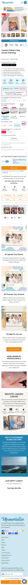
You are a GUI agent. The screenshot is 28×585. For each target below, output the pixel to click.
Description (8, 195)
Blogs (2, 547)
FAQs (2, 540)
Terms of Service (5, 560)
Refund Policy (4, 563)
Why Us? (8, 199)
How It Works (4, 537)
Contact (3, 550)
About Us (3, 545)
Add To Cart (14, 582)
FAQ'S (20, 199)
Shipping (3, 62)
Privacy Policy (5, 557)
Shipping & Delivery (6, 555)
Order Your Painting (14, 349)
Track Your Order (5, 552)
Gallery (3, 542)
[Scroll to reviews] (14, 55)
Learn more (19, 94)
